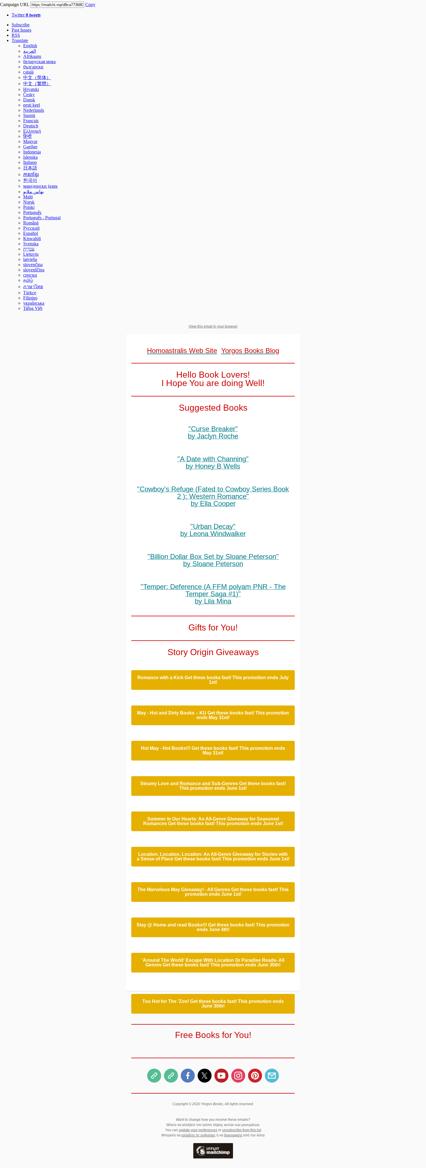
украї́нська (33, 303)
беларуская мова (39, 61)
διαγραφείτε (233, 1135)
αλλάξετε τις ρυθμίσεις (198, 1135)
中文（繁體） (37, 83)
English (30, 45)
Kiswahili (32, 238)
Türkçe (29, 292)
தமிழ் (28, 280)
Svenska (31, 243)
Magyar (30, 141)
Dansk (29, 99)
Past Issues (21, 30)
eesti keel (31, 105)
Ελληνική (32, 131)
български (33, 66)
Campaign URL (14, 4)
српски (30, 275)
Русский (31, 228)
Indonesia (32, 151)
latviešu (30, 259)
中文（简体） (37, 77)
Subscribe (21, 24)
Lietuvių (31, 254)
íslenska (30, 157)
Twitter (26, 14)
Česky (29, 94)
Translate (20, 40)
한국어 (30, 180)
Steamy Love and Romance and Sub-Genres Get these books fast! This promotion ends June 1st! (213, 786)
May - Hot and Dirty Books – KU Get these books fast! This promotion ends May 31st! (213, 715)
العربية (29, 51)
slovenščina (33, 269)
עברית (28, 248)
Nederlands (33, 110)
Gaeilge (30, 146)
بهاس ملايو (33, 191)
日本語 (30, 167)
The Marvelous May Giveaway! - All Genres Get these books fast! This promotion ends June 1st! (213, 892)
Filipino (30, 297)
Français (31, 120)
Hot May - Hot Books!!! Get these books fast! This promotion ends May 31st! (213, 750)
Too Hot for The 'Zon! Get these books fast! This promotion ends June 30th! (213, 1003)
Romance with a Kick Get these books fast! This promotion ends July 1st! (213, 680)
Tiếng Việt (32, 308)
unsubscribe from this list (241, 1130)
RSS (16, 35)
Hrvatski (31, 89)
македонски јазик (40, 186)
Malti (28, 196)
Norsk (28, 202)
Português (32, 212)
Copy (90, 4)
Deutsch (30, 125)
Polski (28, 207)
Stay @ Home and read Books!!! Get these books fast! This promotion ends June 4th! (213, 927)
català (28, 72)
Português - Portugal (42, 217)
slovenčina (33, 264)
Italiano (30, 162)
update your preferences (198, 1130)
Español (30, 233)
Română (31, 222)
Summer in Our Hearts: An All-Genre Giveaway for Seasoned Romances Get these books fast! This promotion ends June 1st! (213, 821)
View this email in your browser (213, 326)
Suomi (29, 115)
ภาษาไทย (33, 286)
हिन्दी (27, 136)
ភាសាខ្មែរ (31, 174)
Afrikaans (32, 56)
